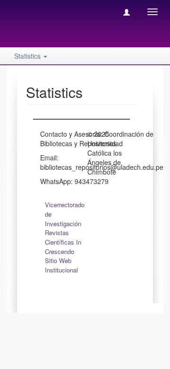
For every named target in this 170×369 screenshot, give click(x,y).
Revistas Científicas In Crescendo (63, 242)
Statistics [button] (28, 56)
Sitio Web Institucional (61, 265)
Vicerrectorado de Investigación (65, 214)
